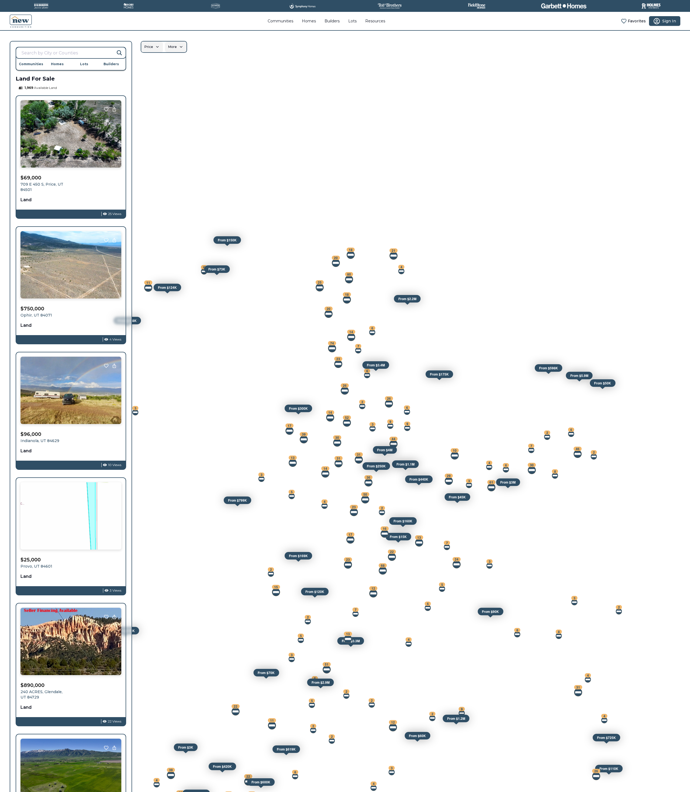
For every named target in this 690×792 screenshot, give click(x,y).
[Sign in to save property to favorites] (106, 109)
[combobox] (71, 52)
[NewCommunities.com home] (21, 21)
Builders (332, 21)
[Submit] (119, 53)
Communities (280, 21)
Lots (352, 21)
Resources (375, 21)
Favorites (637, 21)
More (172, 47)
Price (148, 47)
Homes (309, 21)
